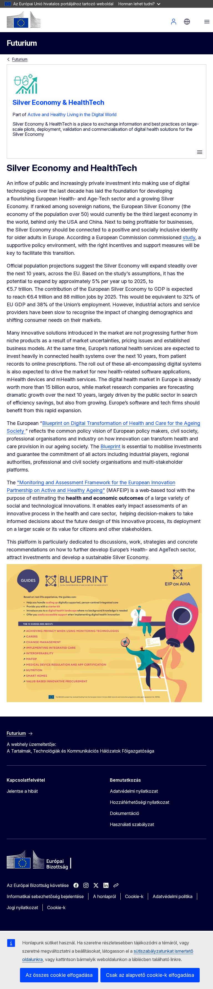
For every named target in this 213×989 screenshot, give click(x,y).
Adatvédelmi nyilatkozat (134, 791)
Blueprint (110, 446)
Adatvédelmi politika (172, 896)
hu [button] (187, 22)
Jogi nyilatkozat (22, 907)
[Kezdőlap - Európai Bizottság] (23, 19)
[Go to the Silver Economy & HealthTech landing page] (26, 96)
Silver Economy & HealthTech (58, 102)
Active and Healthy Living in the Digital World (71, 114)
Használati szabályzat (132, 824)
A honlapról (104, 896)
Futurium (22, 43)
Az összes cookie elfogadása (59, 975)
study (189, 237)
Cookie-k (134, 896)
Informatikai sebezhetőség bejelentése (45, 896)
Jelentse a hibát (22, 791)
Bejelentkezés (174, 22)
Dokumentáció (124, 813)
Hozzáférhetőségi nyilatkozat (139, 802)
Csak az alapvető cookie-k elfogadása (150, 975)
